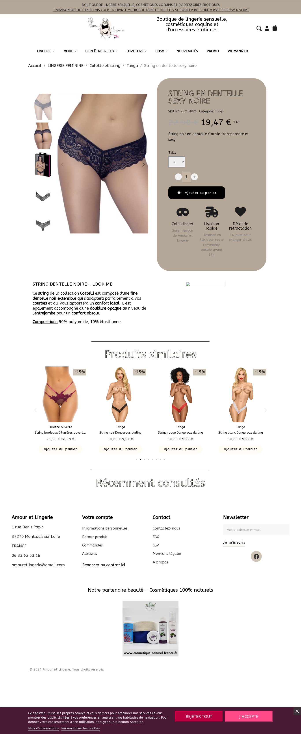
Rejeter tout (199, 716)
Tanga (219, 111)
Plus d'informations (43, 728)
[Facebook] (256, 556)
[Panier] (275, 28)
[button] (62, 164)
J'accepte (248, 716)
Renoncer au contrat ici (103, 565)
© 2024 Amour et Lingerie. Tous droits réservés (66, 669)
